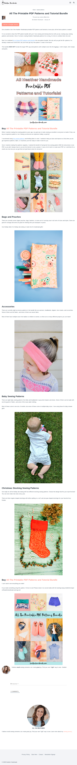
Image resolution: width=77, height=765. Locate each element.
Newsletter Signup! (50, 754)
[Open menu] (70, 2)
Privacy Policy (26, 754)
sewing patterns (40, 9)
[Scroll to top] (73, 762)
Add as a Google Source (10, 24)
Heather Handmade (38, 19)
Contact (41, 754)
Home (34, 9)
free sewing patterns (18, 138)
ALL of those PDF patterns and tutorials (24, 40)
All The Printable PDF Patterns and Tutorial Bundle (31, 128)
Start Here (34, 754)
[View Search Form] (73, 2)
